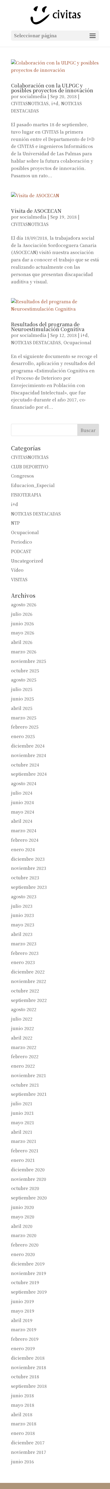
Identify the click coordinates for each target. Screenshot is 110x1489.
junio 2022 (22, 1028)
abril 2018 (21, 1414)
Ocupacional (77, 342)
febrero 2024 (24, 840)
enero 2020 (23, 1254)
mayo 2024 (22, 812)
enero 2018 (23, 1433)
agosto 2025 (23, 680)
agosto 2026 (23, 604)
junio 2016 (22, 1461)
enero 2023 (23, 962)
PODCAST (21, 551)
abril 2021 (21, 1132)
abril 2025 (21, 708)
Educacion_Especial (33, 485)
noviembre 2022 (28, 981)
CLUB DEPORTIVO (29, 467)
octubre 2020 (25, 1188)
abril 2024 (21, 821)
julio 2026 (21, 614)
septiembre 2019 (29, 1292)
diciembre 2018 (28, 1358)
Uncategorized (27, 561)
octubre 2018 (25, 1376)
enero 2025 (23, 736)
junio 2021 (22, 1113)
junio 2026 (22, 623)
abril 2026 (21, 642)
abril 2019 (21, 1320)
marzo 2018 (23, 1424)
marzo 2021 (23, 1141)
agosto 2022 (23, 1009)
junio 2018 (22, 1395)
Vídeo (17, 570)
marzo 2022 (23, 1047)
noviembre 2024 (28, 755)
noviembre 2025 (28, 661)
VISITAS (19, 579)
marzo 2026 (23, 651)
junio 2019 (22, 1301)
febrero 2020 (24, 1245)
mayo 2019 (22, 1311)
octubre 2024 (25, 765)
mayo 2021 (22, 1122)
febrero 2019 (24, 1339)
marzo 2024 (23, 830)
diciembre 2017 (28, 1442)
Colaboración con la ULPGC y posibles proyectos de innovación (52, 88)
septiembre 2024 (29, 774)
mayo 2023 (22, 925)
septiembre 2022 (29, 1000)
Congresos (22, 476)
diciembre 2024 (28, 746)
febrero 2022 (24, 1056)
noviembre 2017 (28, 1452)
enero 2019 (23, 1348)
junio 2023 (22, 915)
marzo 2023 (23, 943)
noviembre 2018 (28, 1367)
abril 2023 (21, 934)
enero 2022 (23, 1066)
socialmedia (33, 96)
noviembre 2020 (28, 1179)
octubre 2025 (25, 670)
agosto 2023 (23, 896)
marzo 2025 (23, 718)
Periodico (21, 542)
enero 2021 (23, 1160)
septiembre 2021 (29, 1094)
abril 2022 (21, 1038)
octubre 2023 (25, 877)
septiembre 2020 (29, 1198)
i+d (54, 103)
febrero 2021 (24, 1150)
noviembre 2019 (28, 1273)
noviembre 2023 (28, 868)
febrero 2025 (24, 727)
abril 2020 (21, 1226)
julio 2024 (21, 793)
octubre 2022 (25, 991)
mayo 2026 (22, 633)
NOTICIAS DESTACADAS (36, 342)
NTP (15, 523)
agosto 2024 (23, 783)
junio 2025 (22, 699)
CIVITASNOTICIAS (30, 103)
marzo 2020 (23, 1235)
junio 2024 (22, 802)
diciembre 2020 (28, 1169)
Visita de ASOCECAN (36, 210)
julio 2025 (21, 689)
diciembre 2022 (28, 972)
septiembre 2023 (29, 887)
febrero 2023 (24, 953)
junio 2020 (22, 1207)
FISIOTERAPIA (26, 495)
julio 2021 (21, 1103)
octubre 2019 (25, 1282)
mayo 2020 (22, 1217)
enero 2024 (23, 849)
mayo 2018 (22, 1405)
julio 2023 (21, 906)
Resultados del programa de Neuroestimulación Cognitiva (47, 327)
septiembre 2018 (29, 1386)
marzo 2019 (23, 1329)
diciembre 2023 (28, 859)
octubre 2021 (25, 1085)
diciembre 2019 (28, 1264)
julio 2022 (21, 1019)
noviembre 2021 (28, 1075)
